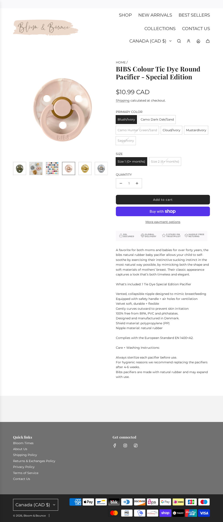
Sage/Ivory (126, 141)
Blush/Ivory (126, 119)
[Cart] (208, 41)
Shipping (123, 100)
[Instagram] (125, 445)
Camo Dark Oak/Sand (157, 119)
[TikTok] (135, 445)
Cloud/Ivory (171, 130)
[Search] (179, 41)
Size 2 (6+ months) (165, 161)
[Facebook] (115, 445)
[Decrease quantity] (121, 183)
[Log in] (188, 41)
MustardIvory (196, 130)
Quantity (124, 175)
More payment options (162, 222)
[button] (16, 109)
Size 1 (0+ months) (131, 161)
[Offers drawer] (198, 41)
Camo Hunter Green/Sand (137, 130)
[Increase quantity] (137, 183)
